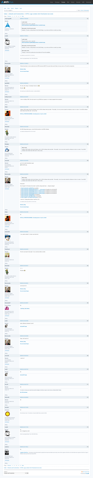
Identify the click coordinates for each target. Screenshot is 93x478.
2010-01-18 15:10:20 (24, 126)
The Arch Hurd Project (24, 71)
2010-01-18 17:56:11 (24, 446)
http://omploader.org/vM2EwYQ (27, 195)
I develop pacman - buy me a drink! (39, 113)
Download (88, 2)
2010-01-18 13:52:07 (24, 96)
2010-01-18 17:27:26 (24, 427)
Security (78, 2)
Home (51, 2)
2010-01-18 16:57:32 (24, 384)
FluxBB (87, 473)
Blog (25, 69)
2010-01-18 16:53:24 (24, 355)
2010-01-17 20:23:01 (24, 18)
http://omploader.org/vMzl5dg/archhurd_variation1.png (33, 25)
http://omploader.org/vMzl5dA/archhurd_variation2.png (32, 192)
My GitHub (27, 308)
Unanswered (86, 10)
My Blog (22, 308)
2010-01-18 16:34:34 (24, 249)
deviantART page (23, 326)
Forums (63, 2)
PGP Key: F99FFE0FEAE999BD (26, 113)
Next (23, 16)
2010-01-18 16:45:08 (24, 335)
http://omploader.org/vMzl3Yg (27, 188)
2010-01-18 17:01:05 (24, 407)
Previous (9, 16)
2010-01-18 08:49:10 (24, 83)
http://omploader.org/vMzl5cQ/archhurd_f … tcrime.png (33, 189)
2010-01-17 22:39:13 (24, 63)
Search (12, 8)
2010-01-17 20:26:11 (24, 35)
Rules (8, 8)
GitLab (72, 2)
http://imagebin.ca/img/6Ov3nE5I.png (29, 197)
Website (7, 50)
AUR (83, 2)
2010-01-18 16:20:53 (24, 174)
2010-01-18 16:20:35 (24, 160)
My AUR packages (23, 392)
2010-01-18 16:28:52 (24, 231)
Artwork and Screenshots (16, 14)
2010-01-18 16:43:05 (24, 320)
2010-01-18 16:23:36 (24, 212)
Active (82, 10)
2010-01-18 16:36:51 (24, 283)
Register (16, 8)
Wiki (68, 2)
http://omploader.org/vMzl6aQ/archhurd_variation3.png (32, 193)
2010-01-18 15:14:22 (24, 144)
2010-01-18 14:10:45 (24, 106)
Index (5, 8)
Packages (57, 2)
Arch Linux (7, 2)
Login (21, 8)
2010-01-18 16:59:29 (24, 397)
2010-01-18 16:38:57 (24, 302)
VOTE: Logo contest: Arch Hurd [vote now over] (39, 14)
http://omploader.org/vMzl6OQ (27, 194)
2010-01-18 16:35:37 (24, 265)
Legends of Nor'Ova (24, 452)
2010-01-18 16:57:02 (24, 369)
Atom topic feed (86, 471)
